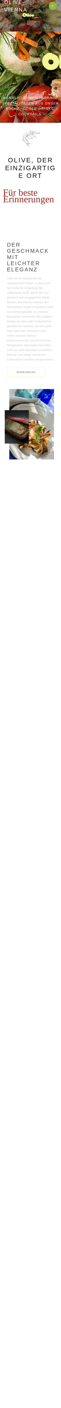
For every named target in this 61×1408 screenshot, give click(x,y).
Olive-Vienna (15, 6)
